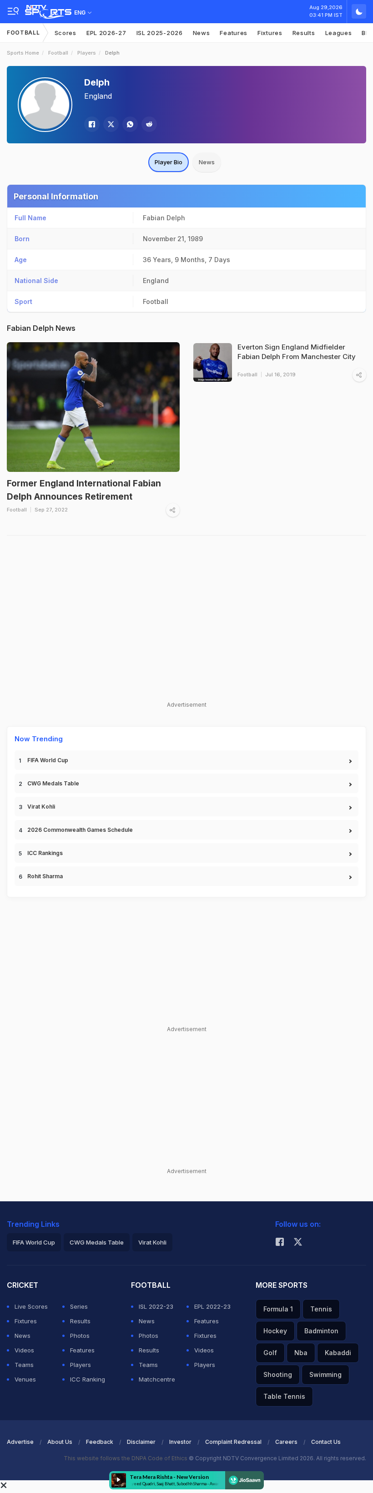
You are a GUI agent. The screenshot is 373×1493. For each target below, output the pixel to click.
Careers (286, 1441)
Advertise (20, 1441)
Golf (270, 1352)
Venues (25, 1379)
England (98, 96)
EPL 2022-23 (212, 1306)
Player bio (168, 162)
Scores (65, 32)
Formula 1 (278, 1309)
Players (86, 53)
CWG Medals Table (53, 783)
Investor (180, 1441)
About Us (59, 1441)
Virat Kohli (41, 806)
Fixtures (269, 32)
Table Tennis (284, 1396)
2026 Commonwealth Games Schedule (80, 829)
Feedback (99, 1441)
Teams (24, 1364)
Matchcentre (157, 1379)
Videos (24, 1350)
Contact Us (326, 1441)
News (201, 32)
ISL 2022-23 (156, 1306)
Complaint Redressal (233, 1441)
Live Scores (31, 1306)
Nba (300, 1352)
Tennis (321, 1309)
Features (233, 32)
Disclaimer (141, 1441)
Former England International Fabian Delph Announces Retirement (84, 490)
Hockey (275, 1331)
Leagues (338, 32)
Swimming (325, 1374)
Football (23, 32)
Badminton (321, 1331)
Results (303, 32)
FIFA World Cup (47, 760)
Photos (80, 1335)
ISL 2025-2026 (159, 32)
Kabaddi (338, 1352)
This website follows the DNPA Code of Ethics (126, 1458)
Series (79, 1306)
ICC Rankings (45, 853)
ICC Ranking (87, 1379)
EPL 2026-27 (106, 32)
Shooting (277, 1374)
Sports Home (23, 53)
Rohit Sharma (45, 876)
